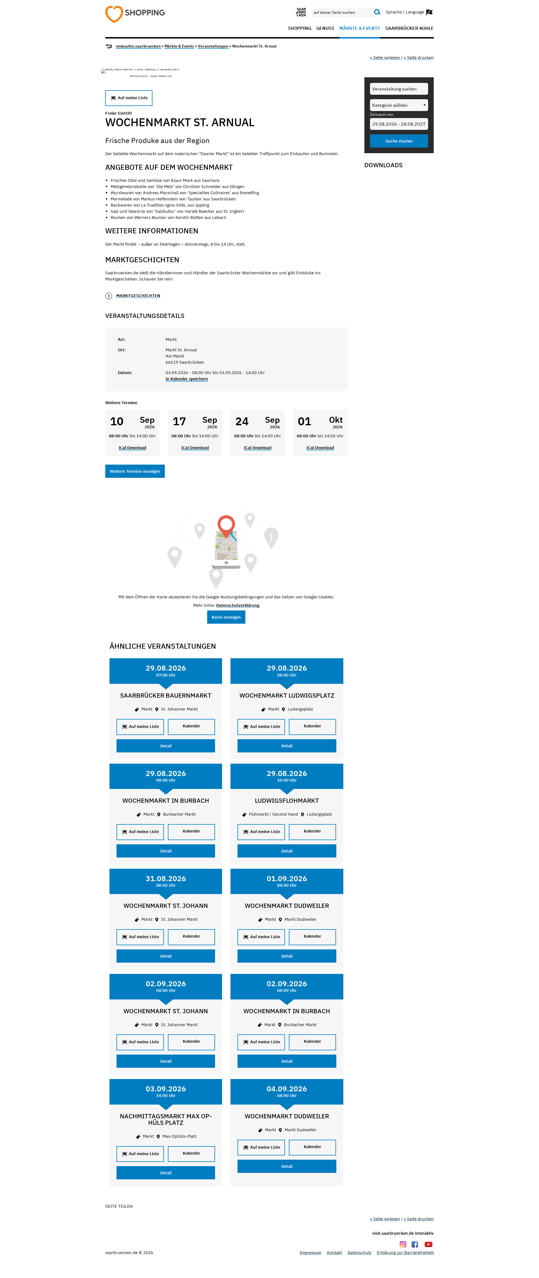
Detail (166, 745)
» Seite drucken (419, 57)
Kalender (191, 726)
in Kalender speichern (187, 378)
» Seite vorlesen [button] (385, 57)
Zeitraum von (381, 114)
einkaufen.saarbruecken (138, 46)
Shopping (299, 28)
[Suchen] (377, 12)
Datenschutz (359, 1252)
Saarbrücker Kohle (409, 28)
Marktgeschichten (138, 295)
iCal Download (132, 447)
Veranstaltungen (213, 46)
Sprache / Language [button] (405, 11)
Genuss (325, 28)
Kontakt (334, 1252)
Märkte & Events (359, 28)
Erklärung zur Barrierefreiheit (405, 1252)
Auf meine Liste (132, 97)
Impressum (310, 1252)
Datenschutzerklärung (237, 605)
